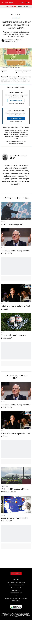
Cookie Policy (16, 590)
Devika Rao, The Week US (14, 39)
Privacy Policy (16, 587)
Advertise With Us (16, 593)
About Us (16, 579)
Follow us (20, 71)
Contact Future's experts (16, 582)
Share (5, 71)
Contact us (20, 143)
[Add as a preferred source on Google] (16, 607)
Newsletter (28, 71)
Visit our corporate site (22, 614)
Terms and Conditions (16, 585)
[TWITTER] (11, 158)
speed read (16, 18)
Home (12, 14)
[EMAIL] (14, 158)
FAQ (16, 595)
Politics (18, 14)
